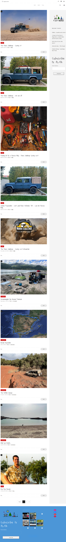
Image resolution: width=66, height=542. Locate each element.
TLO (8, 47)
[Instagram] (61, 1)
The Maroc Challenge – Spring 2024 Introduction (15, 249)
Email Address (55, 65)
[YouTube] (64, 1)
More (1, 52)
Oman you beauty (5, 443)
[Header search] (60, 5)
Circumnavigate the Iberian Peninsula (11, 299)
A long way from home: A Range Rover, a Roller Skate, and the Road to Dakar (58, 37)
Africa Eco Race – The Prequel (58, 46)
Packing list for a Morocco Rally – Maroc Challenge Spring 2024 (19, 155)
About (39, 5)
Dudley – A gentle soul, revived (58, 32)
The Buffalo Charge (6, 393)
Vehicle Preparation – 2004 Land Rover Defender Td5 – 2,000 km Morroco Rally (23, 207)
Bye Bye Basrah (5, 489)
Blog (43, 5)
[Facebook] (58, 1)
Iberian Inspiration (6, 343)
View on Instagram (33, 536)
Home (35, 5)
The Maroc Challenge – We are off (11, 95)
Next (20, 501)
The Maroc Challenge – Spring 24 (11, 45)
